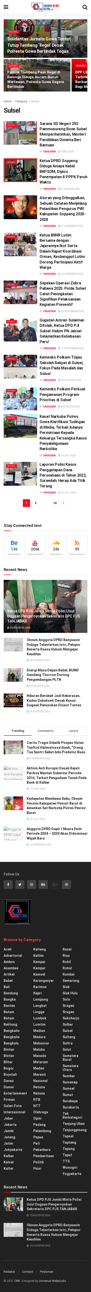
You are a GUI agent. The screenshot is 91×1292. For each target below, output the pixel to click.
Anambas (11, 968)
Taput (67, 1155)
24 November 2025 (72, 311)
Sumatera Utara (70, 1068)
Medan (38, 1068)
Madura (39, 1037)
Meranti (39, 1074)
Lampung (40, 999)
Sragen (68, 1006)
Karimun (40, 987)
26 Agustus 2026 (19, 627)
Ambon (9, 962)
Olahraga (40, 1112)
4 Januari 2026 (70, 189)
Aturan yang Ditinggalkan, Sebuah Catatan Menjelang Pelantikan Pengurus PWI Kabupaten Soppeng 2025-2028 (63, 209)
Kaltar (9, 1168)
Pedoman (46, 1271)
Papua (38, 1137)
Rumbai (68, 974)
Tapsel (68, 1136)
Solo (66, 999)
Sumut (68, 1095)
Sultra (68, 1043)
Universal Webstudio (52, 1281)
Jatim (8, 1143)
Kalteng (39, 949)
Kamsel (39, 974)
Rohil (67, 962)
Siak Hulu (70, 993)
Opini (37, 1118)
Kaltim (38, 956)
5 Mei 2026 (67, 151)
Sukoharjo (71, 1018)
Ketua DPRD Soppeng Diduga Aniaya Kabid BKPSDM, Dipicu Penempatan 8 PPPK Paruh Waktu (63, 171)
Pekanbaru (41, 1150)
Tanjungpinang (75, 1130)
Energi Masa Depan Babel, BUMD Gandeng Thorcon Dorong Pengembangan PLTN (53, 675)
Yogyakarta (72, 1174)
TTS (66, 1161)
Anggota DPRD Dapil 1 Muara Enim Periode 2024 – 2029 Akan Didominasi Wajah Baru (57, 833)
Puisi (37, 1168)
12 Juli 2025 (68, 492)
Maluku (39, 1049)
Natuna (39, 1087)
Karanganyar (43, 981)
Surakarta (71, 1107)
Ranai (67, 949)
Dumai (9, 1087)
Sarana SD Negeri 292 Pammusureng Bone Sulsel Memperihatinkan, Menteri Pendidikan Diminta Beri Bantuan (63, 134)
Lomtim (39, 1024)
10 (55, 503)
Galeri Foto (13, 1106)
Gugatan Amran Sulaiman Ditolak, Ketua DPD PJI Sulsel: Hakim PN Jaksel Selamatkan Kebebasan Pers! (62, 331)
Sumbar (69, 1076)
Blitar (8, 1062)
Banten (9, 1006)
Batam (9, 1012)
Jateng (9, 1137)
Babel (8, 981)
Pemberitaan (43, 1156)
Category (21, 101)
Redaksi (9, 1271)
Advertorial (13, 956)
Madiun (39, 1031)
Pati (36, 1143)
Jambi (9, 1131)
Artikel (9, 974)
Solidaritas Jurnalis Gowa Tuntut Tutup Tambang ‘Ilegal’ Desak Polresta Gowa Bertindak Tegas (39, 44)
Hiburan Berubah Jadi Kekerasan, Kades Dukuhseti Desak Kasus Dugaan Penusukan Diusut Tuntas (54, 700)
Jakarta (10, 1125)
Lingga (38, 1012)
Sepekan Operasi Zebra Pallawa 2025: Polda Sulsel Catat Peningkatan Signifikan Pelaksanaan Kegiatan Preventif (63, 294)
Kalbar (9, 1156)
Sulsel (13, 32)
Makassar (41, 1043)
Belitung (10, 1024)
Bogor (9, 1068)
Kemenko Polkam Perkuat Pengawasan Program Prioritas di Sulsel (62, 394)
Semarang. (71, 981)
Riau (66, 956)
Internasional (14, 1112)
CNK (17, 1281)
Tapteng (69, 1142)
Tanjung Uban (74, 1124)
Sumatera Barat (70, 1058)
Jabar (8, 1118)
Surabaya (70, 1101)
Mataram (40, 1062)
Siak (66, 987)
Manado (39, 1056)
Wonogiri (70, 1167)
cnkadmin (49, 151)
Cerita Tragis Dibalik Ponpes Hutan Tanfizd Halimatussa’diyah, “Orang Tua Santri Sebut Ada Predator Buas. (56, 747)
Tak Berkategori (72, 1115)
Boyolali (10, 1074)
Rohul (67, 968)
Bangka (10, 999)
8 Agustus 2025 (70, 406)
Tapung (69, 1149)
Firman (9, 1100)
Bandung (11, 993)
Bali (7, 987)
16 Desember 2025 (71, 274)
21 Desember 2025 (71, 226)
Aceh (8, 949)
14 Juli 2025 (68, 455)
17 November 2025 (72, 348)
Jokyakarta (13, 1150)
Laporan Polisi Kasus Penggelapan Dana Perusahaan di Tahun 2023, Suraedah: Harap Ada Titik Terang (63, 475)
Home (7, 101)
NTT (37, 1106)
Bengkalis (12, 1031)
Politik (38, 1162)
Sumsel (68, 1088)
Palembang (42, 1131)
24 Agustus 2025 (70, 380)
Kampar (39, 962)
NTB (36, 1100)
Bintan (9, 1049)
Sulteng (69, 1037)
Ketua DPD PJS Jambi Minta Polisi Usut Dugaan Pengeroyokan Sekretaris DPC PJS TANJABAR (43, 616)
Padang (39, 1125)
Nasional (40, 1081)
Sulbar (68, 1024)
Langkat (40, 1006)
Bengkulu (11, 1043)
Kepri (37, 993)
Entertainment (15, 1093)
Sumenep (70, 1082)
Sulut (67, 1049)
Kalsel (9, 1162)
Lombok (39, 1018)
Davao (9, 1081)
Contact (27, 1271)
